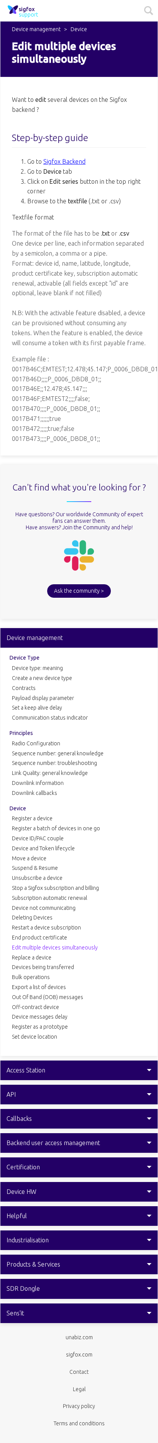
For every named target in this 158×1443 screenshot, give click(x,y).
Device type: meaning (37, 668)
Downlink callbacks (34, 793)
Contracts (24, 688)
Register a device (32, 818)
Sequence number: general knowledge (58, 753)
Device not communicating (44, 908)
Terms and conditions (79, 1423)
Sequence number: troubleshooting (54, 763)
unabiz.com (79, 1337)
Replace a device (31, 957)
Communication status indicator (50, 718)
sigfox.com (79, 1355)
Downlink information (38, 783)
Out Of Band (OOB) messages (47, 997)
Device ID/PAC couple (38, 838)
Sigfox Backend (64, 161)
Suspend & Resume (35, 868)
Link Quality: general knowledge (50, 773)
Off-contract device (35, 1007)
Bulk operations (31, 977)
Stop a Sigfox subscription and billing (55, 888)
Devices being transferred (43, 967)
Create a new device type (42, 678)
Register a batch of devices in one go (56, 828)
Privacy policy (79, 1406)
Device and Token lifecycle (43, 848)
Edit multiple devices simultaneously (55, 947)
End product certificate (39, 937)
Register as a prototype (40, 1027)
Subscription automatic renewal (49, 898)
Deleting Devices (32, 917)
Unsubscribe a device (37, 878)
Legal (79, 1389)
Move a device (29, 858)
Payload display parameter (43, 698)
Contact (79, 1372)
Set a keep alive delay (37, 708)
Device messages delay (39, 1017)
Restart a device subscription (46, 927)
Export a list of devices (39, 987)
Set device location (34, 1037)
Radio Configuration (36, 743)
